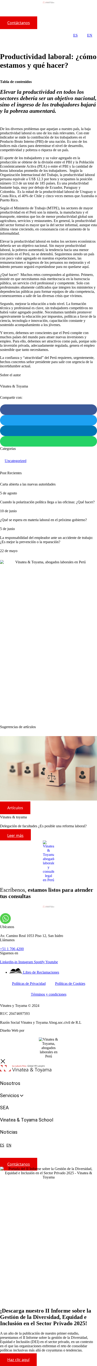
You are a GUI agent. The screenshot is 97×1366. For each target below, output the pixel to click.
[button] (48, 409)
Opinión (16, 42)
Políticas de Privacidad (29, 984)
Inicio (4, 42)
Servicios (9, 1095)
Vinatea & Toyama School (26, 1120)
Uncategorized (15, 461)
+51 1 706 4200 (12, 949)
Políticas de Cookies (70, 984)
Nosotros (10, 1083)
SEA (4, 1107)
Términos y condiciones (48, 994)
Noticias (8, 1132)
